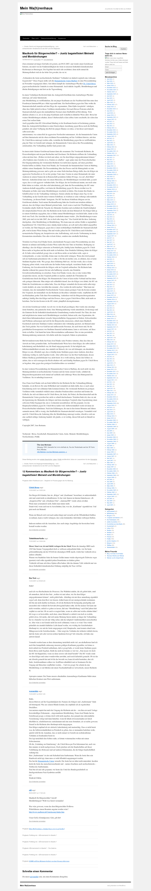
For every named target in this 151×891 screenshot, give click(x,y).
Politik (59, 459)
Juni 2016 (109, 261)
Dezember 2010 (111, 397)
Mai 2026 (109, 81)
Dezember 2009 (111, 420)
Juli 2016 (109, 259)
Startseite (26, 38)
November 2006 (111, 471)
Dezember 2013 (111, 320)
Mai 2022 (109, 140)
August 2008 (110, 443)
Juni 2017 (109, 240)
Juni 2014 (109, 308)
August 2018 (110, 212)
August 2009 (110, 428)
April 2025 (110, 100)
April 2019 (110, 198)
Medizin (109, 532)
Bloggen (109, 515)
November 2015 (111, 274)
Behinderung (110, 513)
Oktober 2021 (111, 153)
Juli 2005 (109, 498)
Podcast (109, 537)
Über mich (35, 38)
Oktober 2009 (111, 424)
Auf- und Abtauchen (90, 46)
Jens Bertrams (48, 59)
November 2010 (111, 399)
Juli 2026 (109, 79)
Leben (55, 459)
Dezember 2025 (111, 87)
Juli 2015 (109, 282)
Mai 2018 (109, 219)
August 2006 (110, 477)
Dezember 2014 (111, 297)
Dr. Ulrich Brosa (89, 83)
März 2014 (110, 314)
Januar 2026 (110, 85)
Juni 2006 (109, 481)
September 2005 (111, 494)
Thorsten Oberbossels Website (115, 556)
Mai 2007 (109, 458)
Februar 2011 (110, 392)
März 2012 (110, 365)
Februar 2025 (110, 104)
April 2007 (110, 460)
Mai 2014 (109, 310)
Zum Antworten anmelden (37, 530)
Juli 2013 (109, 331)
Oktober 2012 (111, 350)
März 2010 (110, 414)
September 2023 (111, 117)
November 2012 (111, 348)
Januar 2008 (110, 452)
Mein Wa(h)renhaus (36, 7)
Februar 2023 (110, 128)
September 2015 (111, 278)
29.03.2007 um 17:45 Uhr (37, 793)
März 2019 (110, 200)
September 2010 (111, 403)
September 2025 (111, 94)
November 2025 (111, 90)
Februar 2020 (110, 181)
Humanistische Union (46, 761)
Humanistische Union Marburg (66, 80)
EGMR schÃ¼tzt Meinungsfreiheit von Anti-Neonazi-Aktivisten (49, 861)
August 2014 (110, 303)
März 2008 (110, 448)
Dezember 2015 (111, 272)
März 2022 (110, 145)
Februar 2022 (110, 147)
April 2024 (110, 113)
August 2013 (110, 329)
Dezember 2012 (111, 346)
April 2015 (110, 289)
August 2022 (110, 136)
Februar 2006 (110, 488)
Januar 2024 (110, 115)
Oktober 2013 (111, 325)
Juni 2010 (109, 409)
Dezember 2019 (111, 185)
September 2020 (111, 174)
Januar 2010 (110, 418)
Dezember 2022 (111, 130)
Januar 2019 (110, 204)
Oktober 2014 (111, 299)
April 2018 (110, 221)
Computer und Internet (113, 517)
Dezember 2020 (111, 168)
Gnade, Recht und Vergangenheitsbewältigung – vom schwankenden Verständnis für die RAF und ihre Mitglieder (41, 47)
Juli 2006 (109, 479)
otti (30, 790)
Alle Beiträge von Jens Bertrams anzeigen (52, 452)
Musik (109, 534)
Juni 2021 (109, 157)
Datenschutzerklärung (48, 38)
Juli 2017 (109, 238)
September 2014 (111, 301)
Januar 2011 (110, 395)
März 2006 (110, 486)
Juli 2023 (109, 121)
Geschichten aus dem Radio (114, 524)
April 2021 (110, 162)
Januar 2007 (110, 467)
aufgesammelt (111, 511)
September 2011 (111, 378)
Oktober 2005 (111, 492)
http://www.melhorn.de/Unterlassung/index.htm (46, 812)
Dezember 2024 (111, 109)
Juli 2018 (109, 215)
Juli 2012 (109, 356)
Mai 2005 (109, 503)
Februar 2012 (110, 367)
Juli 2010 (109, 407)
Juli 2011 (109, 382)
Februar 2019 (110, 202)
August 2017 (110, 236)
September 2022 (111, 134)
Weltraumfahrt (111, 547)
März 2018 (110, 223)
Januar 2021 (110, 166)
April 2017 (110, 244)
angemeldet (34, 876)
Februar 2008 (110, 450)
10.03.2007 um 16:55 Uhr (37, 490)
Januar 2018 (110, 227)
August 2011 (110, 380)
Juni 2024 (109, 111)
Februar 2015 (110, 293)
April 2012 (110, 363)
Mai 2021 (109, 159)
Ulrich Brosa (34, 487)
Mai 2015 (109, 287)
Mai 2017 (109, 242)
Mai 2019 (109, 195)
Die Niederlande (111, 520)
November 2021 (111, 151)
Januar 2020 (110, 183)
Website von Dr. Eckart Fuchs (115, 558)
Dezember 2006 (111, 469)
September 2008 (111, 441)
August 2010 (110, 405)
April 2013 (110, 337)
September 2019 (111, 191)
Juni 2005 (109, 501)
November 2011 (111, 373)
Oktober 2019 (111, 189)
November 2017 (111, 231)
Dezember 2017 (111, 229)
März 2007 (110, 462)
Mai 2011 (109, 386)
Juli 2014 (109, 306)
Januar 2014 (110, 318)
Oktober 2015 (111, 276)
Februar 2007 (110, 465)
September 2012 (111, 352)
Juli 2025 (109, 96)
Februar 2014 (110, 316)
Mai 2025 (109, 98)
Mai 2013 (109, 335)
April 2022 (110, 142)
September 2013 (111, 327)
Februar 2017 (110, 248)
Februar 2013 (110, 342)
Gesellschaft (110, 526)
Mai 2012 (109, 361)
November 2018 (111, 208)
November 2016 (111, 255)
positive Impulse (111, 541)
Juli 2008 (109, 445)
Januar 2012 (110, 369)
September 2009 (111, 426)
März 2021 (110, 164)
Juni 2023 (109, 123)
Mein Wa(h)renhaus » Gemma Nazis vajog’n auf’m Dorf (47, 829)
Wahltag (109, 545)
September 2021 (111, 155)
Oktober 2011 (111, 376)
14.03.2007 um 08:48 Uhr (37, 581)
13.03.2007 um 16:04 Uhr (37, 541)
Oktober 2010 (111, 401)
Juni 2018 (109, 217)
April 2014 (110, 312)
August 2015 (110, 280)
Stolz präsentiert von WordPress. (116, 885)
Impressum (62, 38)
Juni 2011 (109, 384)
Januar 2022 (110, 149)
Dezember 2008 (111, 437)
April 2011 (110, 388)
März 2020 (110, 178)
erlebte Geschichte (46, 459)
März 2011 (110, 390)
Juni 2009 (109, 433)
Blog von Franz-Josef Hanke (115, 553)
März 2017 (110, 246)
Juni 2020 (109, 176)
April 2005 (110, 505)
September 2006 (111, 475)
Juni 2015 (109, 284)
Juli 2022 (109, 138)
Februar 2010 (110, 416)
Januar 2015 (110, 295)
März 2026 (110, 83)
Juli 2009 (109, 431)
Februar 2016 (110, 267)
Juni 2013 (109, 333)
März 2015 (110, 291)
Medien (109, 530)
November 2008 (111, 439)
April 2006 (110, 484)
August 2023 (110, 119)
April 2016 (110, 263)
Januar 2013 (110, 344)
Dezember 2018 (111, 206)
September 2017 (111, 234)
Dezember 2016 (111, 253)
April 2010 (110, 412)
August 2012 (110, 354)
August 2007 (110, 456)
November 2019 (111, 187)
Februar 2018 (110, 225)
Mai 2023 (109, 126)
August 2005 (110, 496)
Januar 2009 (110, 435)
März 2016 (110, 265)
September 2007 (111, 454)
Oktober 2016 (111, 257)
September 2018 (111, 210)
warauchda (33, 691)
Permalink (93, 459)
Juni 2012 (109, 359)
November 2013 (111, 323)
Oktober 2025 (111, 92)
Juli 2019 (109, 193)
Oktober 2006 (111, 473)
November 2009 (111, 422)
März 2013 (110, 340)
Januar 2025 (110, 106)
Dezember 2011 (111, 371)
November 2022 (111, 132)
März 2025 (110, 102)
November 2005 (111, 490)
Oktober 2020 (111, 172)
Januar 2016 (110, 270)
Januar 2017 (110, 251)
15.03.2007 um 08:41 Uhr (37, 694)
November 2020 (111, 170)
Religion (109, 543)
